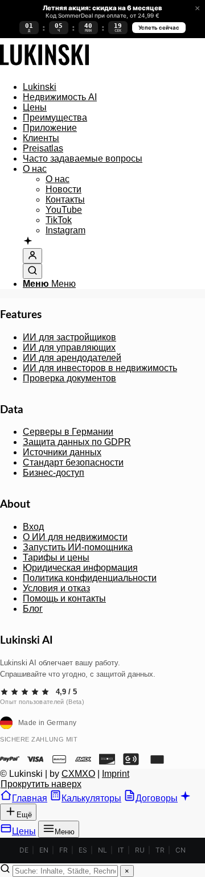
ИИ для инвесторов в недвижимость (100, 368)
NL (102, 850)
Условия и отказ (56, 588)
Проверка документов (69, 378)
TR (160, 850)
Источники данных (62, 452)
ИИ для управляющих (69, 347)
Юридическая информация (80, 568)
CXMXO (78, 774)
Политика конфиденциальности (90, 578)
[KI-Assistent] (28, 242)
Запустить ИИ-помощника (78, 547)
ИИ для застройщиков (69, 337)
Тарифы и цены (56, 557)
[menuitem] (114, 87)
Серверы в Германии (68, 432)
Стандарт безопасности (73, 462)
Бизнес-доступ (53, 472)
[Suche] (32, 271)
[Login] (32, 255)
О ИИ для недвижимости (75, 537)
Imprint (115, 774)
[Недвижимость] (44, 67)
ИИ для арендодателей (72, 358)
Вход (33, 527)
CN (180, 850)
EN (43, 850)
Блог (33, 609)
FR (63, 850)
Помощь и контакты (64, 598)
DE (23, 850)
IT (121, 850)
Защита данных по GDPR (77, 442)
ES (83, 850)
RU (140, 850)
